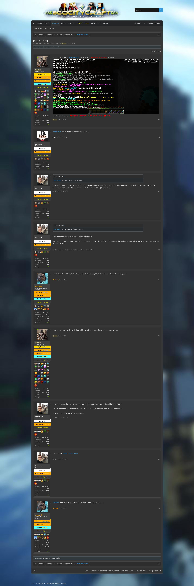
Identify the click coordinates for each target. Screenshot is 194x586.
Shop (79, 23)
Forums (55, 23)
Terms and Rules (140, 571)
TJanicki (66, 453)
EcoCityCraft (42, 23)
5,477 (47, 314)
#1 (159, 119)
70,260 (47, 120)
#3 (159, 191)
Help (131, 571)
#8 (159, 459)
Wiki (63, 23)
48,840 (47, 166)
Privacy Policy (153, 571)
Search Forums (38, 28)
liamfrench (74, 57)
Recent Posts (49, 28)
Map (87, 23)
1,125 (47, 164)
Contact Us (95, 571)
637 (48, 211)
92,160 (47, 316)
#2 (159, 137)
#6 (159, 336)
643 (48, 118)
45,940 (47, 213)
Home (87, 571)
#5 (159, 280)
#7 (159, 417)
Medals (106, 23)
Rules (70, 23)
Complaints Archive (48, 43)
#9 (159, 508)
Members (95, 23)
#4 (159, 250)
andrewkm (73, 453)
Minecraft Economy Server (109, 571)
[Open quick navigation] (159, 35)
